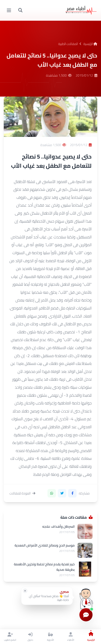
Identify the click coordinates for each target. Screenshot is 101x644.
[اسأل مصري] (86, 597)
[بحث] (20, 10)
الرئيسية (88, 43)
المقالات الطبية (68, 43)
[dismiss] (25, 590)
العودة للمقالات (20, 493)
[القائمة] (9, 10)
